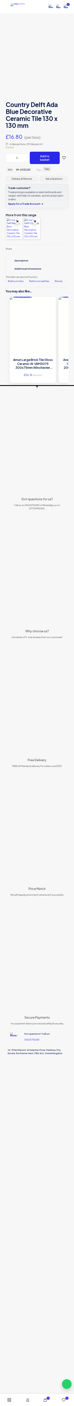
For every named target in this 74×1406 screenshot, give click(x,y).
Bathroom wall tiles (39, 281)
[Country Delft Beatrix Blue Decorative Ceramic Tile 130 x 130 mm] (14, 228)
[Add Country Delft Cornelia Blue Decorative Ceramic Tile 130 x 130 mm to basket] (35, 221)
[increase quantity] (24, 158)
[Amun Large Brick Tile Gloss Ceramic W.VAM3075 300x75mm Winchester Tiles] (33, 308)
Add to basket (45, 157)
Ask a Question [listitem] (54, 178)
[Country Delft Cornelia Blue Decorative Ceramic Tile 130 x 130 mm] (31, 228)
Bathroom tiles (16, 281)
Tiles (46, 169)
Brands (59, 281)
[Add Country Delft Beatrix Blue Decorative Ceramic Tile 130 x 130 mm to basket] (17, 221)
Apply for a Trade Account (25, 203)
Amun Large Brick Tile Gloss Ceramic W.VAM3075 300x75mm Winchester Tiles (33, 364)
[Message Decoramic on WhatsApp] (67, 1384)
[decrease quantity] (10, 158)
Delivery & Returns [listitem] (22, 178)
